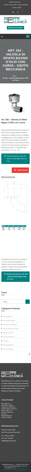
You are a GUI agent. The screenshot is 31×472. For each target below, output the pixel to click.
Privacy (18, 469)
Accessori (6, 341)
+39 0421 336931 (16, 7)
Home (14, 76)
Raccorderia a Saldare (9, 320)
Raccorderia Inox (7, 316)
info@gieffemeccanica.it (8, 441)
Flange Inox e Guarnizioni (10, 324)
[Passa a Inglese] (17, 12)
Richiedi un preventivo (15, 27)
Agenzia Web (25, 469)
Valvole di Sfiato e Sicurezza (11, 328)
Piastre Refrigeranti (8, 345)
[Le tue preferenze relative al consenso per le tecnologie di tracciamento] (29, 354)
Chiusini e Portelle (8, 349)
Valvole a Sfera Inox (8, 332)
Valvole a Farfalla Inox (9, 337)
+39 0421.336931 (20, 468)
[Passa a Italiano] (13, 12)
